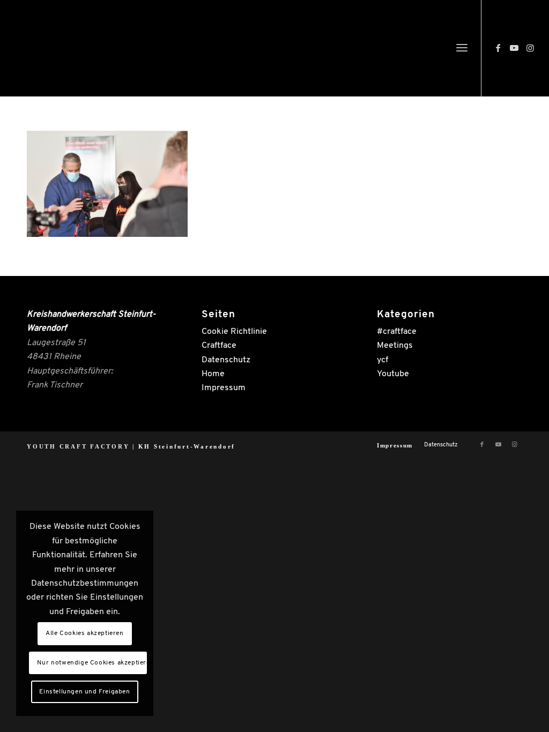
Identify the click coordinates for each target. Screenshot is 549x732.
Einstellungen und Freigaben (84, 692)
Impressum (224, 388)
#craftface (397, 331)
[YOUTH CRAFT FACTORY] (99, 50)
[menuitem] (462, 48)
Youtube (393, 374)
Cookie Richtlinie (234, 331)
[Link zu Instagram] (530, 48)
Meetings (395, 345)
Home (213, 374)
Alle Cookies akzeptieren (84, 633)
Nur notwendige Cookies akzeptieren (92, 663)
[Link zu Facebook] (498, 48)
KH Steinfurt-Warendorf (187, 446)
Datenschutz (226, 360)
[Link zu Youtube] (514, 48)
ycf (382, 360)
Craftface (219, 345)
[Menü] (462, 48)
